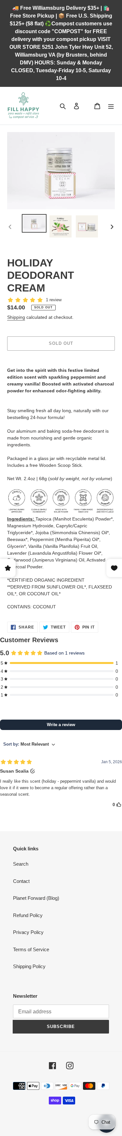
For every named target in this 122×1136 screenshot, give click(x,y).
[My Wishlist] (86, 105)
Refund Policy (28, 915)
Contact (21, 881)
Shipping (16, 317)
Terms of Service (31, 949)
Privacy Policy (28, 932)
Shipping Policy (29, 966)
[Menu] (111, 106)
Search (20, 864)
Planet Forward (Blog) (36, 898)
